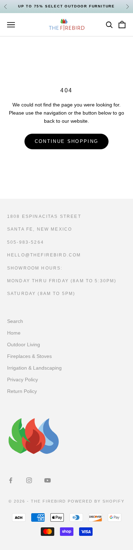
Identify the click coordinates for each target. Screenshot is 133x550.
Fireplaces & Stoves (29, 356)
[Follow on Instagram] (29, 480)
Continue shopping (67, 141)
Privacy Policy (22, 379)
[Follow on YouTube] (47, 480)
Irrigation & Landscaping (34, 368)
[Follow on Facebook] (10, 480)
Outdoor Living (23, 344)
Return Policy (22, 391)
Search (15, 321)
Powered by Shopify (96, 501)
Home (14, 333)
